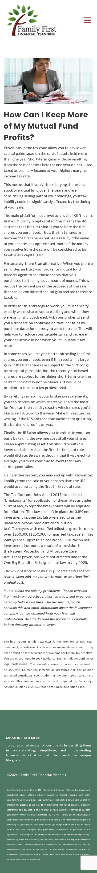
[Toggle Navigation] (87, 20)
